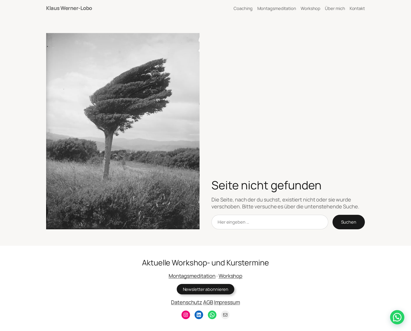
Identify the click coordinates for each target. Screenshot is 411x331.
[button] (397, 317)
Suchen (348, 222)
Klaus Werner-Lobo (69, 8)
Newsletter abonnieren (205, 289)
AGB (208, 302)
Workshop (230, 275)
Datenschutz (186, 302)
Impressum (227, 302)
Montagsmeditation (192, 275)
